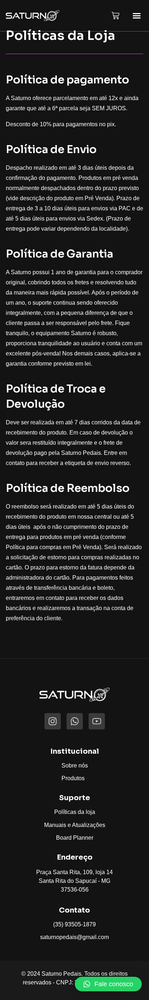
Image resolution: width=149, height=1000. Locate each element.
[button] (136, 15)
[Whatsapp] (75, 721)
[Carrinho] (115, 15)
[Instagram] (52, 721)
